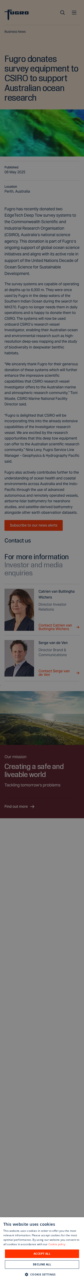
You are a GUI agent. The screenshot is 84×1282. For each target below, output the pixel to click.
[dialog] (42, 1249)
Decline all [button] (42, 1264)
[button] (42, 1274)
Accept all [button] (42, 1254)
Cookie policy (57, 1244)
